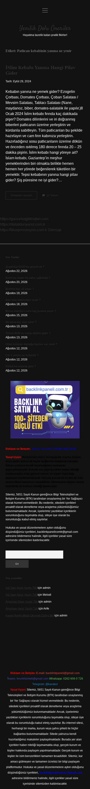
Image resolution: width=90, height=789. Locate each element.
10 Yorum (52, 195)
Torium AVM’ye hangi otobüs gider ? (28, 333)
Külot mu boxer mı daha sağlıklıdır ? (28, 278)
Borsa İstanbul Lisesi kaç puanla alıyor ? (31, 311)
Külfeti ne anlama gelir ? (21, 366)
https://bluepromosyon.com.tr (23, 230)
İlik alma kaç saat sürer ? (21, 322)
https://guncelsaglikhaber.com (24, 219)
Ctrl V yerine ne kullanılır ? (22, 355)
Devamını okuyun (23, 197)
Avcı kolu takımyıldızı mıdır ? (23, 300)
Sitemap (54, 230)
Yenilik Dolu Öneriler (45, 28)
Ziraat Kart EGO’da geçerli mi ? (25, 266)
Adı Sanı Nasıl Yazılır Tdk (21, 587)
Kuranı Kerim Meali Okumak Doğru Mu (30, 615)
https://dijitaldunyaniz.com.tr (22, 224)
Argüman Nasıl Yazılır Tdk (22, 601)
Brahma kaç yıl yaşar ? (20, 289)
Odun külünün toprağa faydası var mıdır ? (31, 344)
